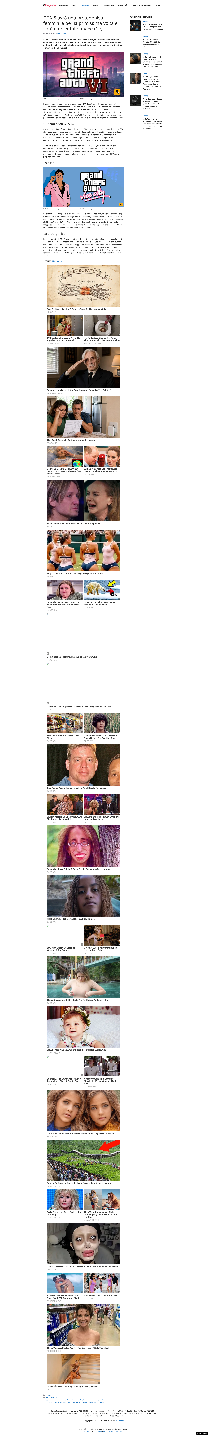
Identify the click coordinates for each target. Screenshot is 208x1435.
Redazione (97, 1431)
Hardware (63, 5)
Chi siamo (88, 1431)
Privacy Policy (108, 1431)
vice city (54, 1397)
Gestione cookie (202, 1433)
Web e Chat (109, 5)
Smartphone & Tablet (141, 5)
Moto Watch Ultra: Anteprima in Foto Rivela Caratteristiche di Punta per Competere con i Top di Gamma (152, 124)
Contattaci (120, 1421)
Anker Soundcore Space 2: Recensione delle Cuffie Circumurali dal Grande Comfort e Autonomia (152, 104)
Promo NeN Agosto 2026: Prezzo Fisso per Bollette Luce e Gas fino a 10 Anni (153, 26)
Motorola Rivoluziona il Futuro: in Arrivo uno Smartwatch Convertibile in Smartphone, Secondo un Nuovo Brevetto (153, 62)
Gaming (85, 5)
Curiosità (122, 5)
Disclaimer (120, 1431)
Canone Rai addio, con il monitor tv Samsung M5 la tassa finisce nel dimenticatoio (75, 1400)
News (74, 5)
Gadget (96, 5)
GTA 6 (48, 1397)
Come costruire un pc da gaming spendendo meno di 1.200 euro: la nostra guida (75, 1402)
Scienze (159, 5)
